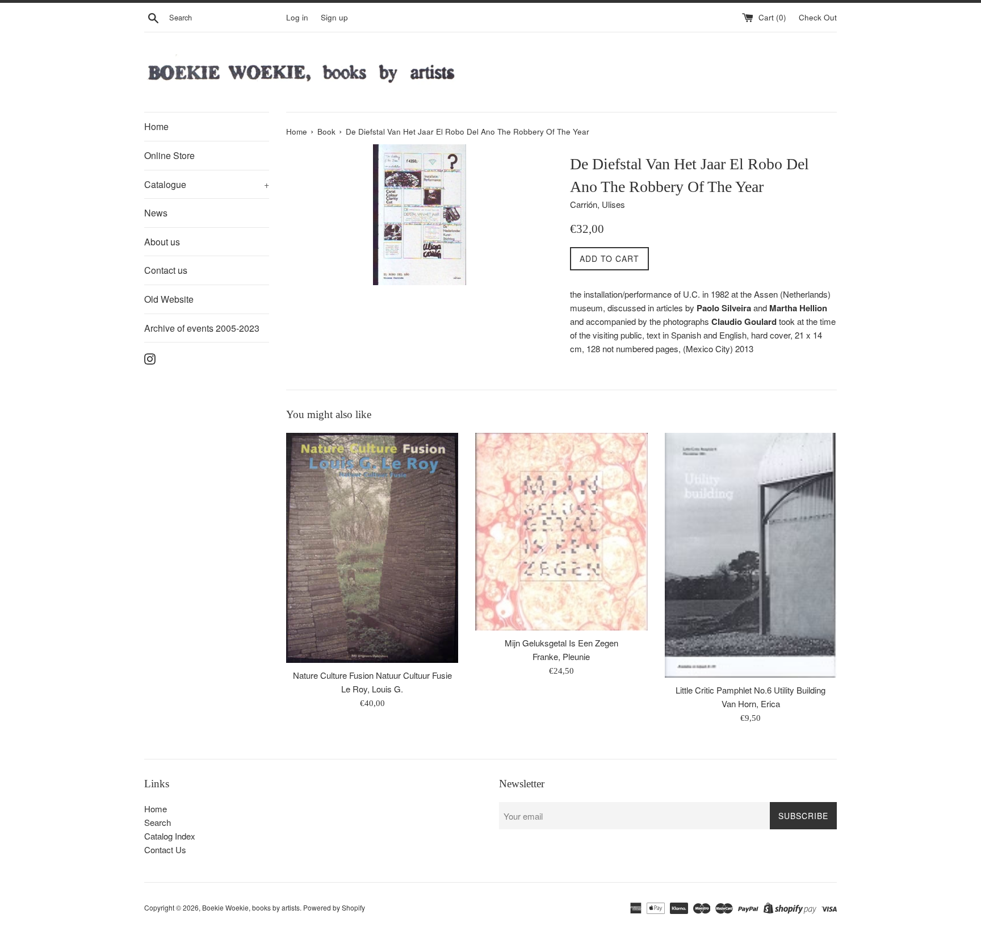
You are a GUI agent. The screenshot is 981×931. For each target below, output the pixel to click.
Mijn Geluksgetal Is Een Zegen (561, 643)
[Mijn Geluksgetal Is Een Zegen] (561, 531)
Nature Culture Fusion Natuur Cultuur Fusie (372, 675)
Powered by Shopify (334, 907)
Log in (297, 17)
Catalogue (206, 184)
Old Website (169, 299)
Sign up (334, 17)
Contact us (165, 270)
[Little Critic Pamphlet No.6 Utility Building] (751, 555)
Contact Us (165, 849)
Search (157, 822)
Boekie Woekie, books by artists (251, 907)
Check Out (818, 17)
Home (156, 126)
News (155, 212)
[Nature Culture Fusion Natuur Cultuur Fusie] (372, 548)
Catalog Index (169, 836)
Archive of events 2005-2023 (201, 328)
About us (162, 241)
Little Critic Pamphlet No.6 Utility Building (750, 690)
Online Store (169, 155)
